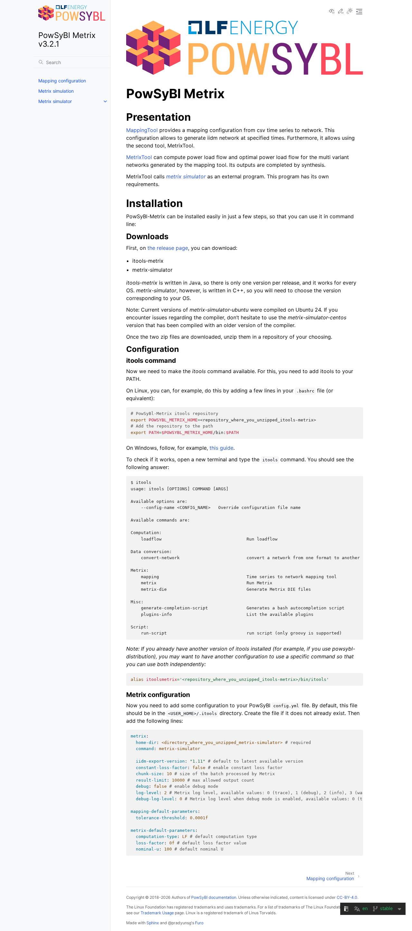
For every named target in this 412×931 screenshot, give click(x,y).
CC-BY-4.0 (347, 897)
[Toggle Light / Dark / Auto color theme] (349, 11)
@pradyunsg (179, 922)
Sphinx (152, 922)
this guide (221, 448)
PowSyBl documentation (213, 897)
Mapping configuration (62, 80)
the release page (167, 248)
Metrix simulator (55, 101)
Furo (199, 922)
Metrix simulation (56, 91)
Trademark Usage (157, 912)
